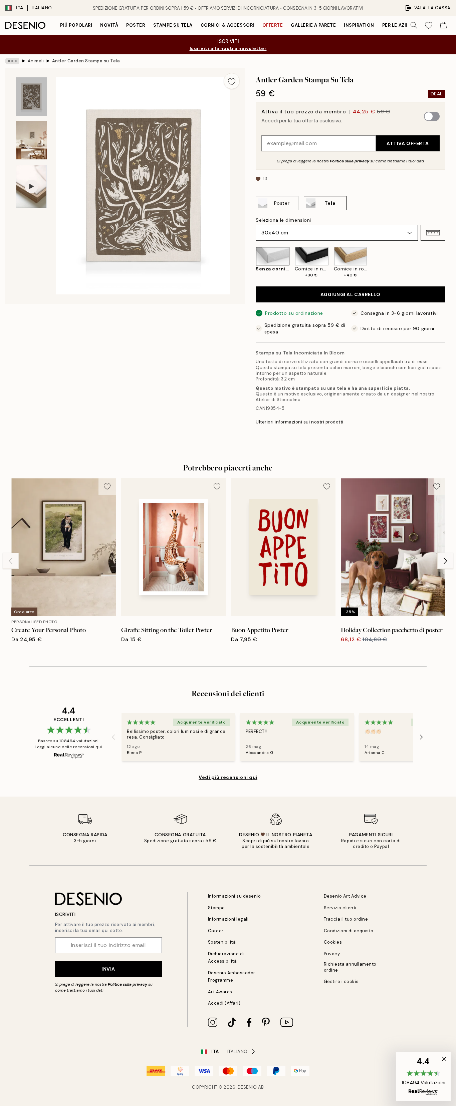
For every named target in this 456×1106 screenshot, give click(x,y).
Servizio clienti (340, 908)
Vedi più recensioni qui (228, 777)
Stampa (216, 908)
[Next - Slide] (450, 262)
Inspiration (359, 25)
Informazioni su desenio (234, 896)
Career (216, 931)
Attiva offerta (408, 143)
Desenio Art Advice (345, 896)
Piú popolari (76, 25)
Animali (36, 61)
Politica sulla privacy (350, 161)
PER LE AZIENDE (400, 25)
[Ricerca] (414, 25)
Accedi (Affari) (224, 1003)
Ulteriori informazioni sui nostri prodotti (300, 422)
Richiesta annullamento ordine (350, 967)
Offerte (272, 25)
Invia (108, 969)
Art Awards (220, 992)
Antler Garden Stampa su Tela (86, 61)
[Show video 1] (31, 186)
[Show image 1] (31, 96)
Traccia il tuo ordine (346, 919)
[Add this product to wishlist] (232, 81)
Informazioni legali (228, 919)
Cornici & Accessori (227, 25)
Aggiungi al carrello (350, 294)
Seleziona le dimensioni (283, 220)
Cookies (333, 942)
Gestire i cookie (341, 981)
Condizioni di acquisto (349, 931)
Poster (135, 25)
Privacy (332, 954)
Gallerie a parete (313, 25)
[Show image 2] (31, 140)
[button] (433, 233)
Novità (109, 25)
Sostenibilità (222, 942)
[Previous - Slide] (250, 262)
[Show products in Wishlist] (428, 25)
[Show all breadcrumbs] (12, 61)
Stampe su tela (173, 25)
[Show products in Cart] (443, 25)
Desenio (247, 1087)
